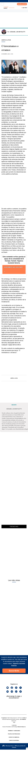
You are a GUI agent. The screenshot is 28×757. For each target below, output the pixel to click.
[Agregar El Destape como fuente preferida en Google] (14, 56)
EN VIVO (25, 7)
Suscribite (14, 671)
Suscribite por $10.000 (22, 4)
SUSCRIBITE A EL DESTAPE (13, 267)
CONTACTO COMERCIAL (14, 737)
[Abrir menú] (2, 4)
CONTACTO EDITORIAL (14, 740)
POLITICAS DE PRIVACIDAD (14, 733)
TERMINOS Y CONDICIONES (14, 730)
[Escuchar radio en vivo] (2, 8)
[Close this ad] (27, 749)
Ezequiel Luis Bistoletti (16, 32)
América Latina (14, 378)
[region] (14, 22)
